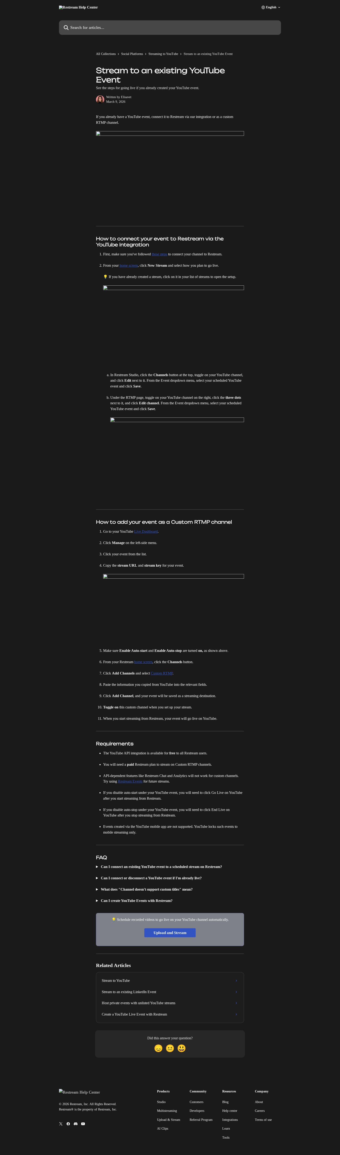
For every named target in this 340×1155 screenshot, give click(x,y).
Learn (226, 1128)
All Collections (106, 54)
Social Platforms (132, 54)
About (259, 1102)
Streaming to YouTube (163, 54)
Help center (229, 1111)
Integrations (230, 1120)
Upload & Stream (168, 1120)
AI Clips (162, 1128)
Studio (161, 1102)
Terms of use (263, 1120)
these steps (159, 254)
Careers (260, 1111)
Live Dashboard (146, 531)
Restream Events (130, 781)
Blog (225, 1102)
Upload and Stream (170, 933)
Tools (225, 1137)
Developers (197, 1111)
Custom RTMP (162, 673)
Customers (196, 1102)
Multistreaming (167, 1111)
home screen (129, 265)
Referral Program (201, 1120)
